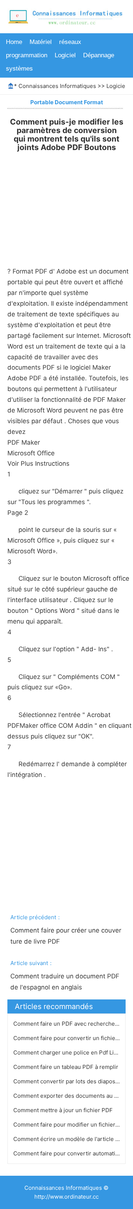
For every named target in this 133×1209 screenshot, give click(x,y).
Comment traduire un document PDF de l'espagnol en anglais (65, 981)
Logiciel (65, 55)
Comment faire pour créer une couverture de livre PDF (65, 936)
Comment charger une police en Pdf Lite (66, 1052)
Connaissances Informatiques (57, 85)
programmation (26, 55)
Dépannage (98, 55)
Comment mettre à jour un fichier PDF (63, 1110)
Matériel (41, 41)
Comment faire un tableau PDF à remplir (66, 1066)
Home (14, 41)
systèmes (19, 68)
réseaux (70, 41)
